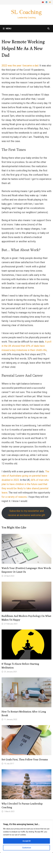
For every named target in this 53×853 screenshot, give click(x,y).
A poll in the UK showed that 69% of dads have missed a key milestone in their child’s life (26, 346)
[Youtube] (43, 1)
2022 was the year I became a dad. (20, 65)
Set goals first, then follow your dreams (25, 759)
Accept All (27, 841)
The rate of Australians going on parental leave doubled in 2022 (25, 475)
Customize (26, 848)
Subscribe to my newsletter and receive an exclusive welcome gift (26, 513)
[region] (26, 836)
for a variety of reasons (14, 496)
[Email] (49, 1)
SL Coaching (26, 12)
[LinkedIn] (46, 1)
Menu (8, 28)
